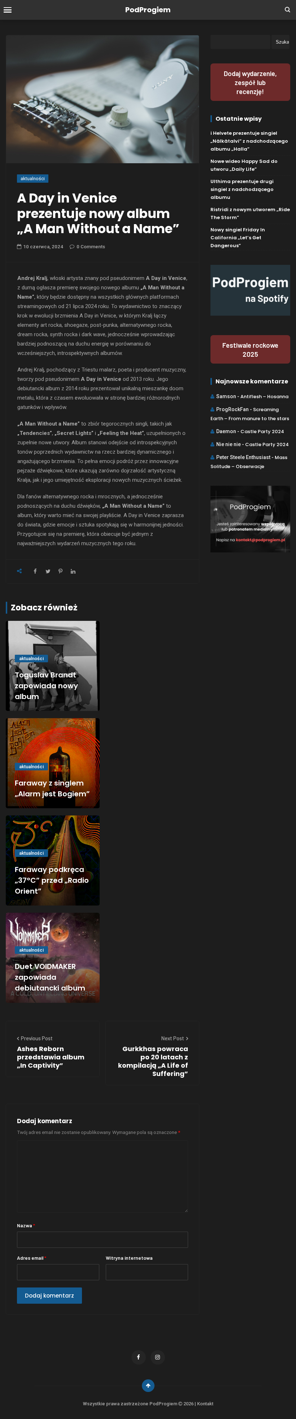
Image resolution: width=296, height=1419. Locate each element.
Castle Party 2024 (262, 431)
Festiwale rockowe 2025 (250, 349)
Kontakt (205, 1403)
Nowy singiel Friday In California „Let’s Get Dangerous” (237, 237)
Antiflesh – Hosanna (264, 396)
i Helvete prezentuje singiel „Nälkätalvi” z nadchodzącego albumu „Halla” (249, 141)
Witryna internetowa (129, 1258)
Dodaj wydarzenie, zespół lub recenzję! (250, 82)
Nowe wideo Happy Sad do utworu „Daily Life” (244, 165)
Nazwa (26, 1225)
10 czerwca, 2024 (43, 246)
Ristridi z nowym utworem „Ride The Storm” (250, 213)
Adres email (31, 1258)
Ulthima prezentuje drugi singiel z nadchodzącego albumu (242, 189)
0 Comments (91, 246)
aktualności (33, 178)
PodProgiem (148, 10)
